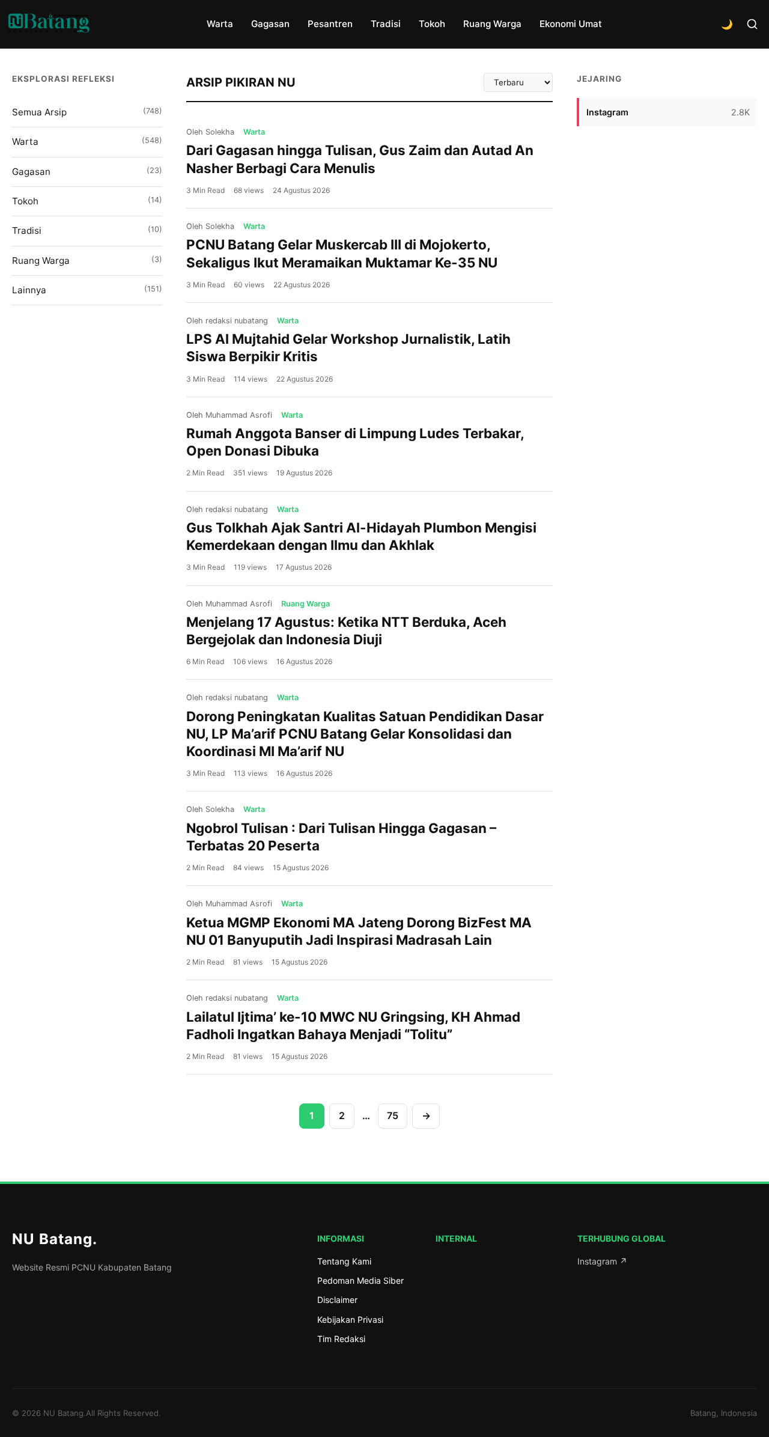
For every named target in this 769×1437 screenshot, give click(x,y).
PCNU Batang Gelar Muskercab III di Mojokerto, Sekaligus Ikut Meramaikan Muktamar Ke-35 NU (341, 253)
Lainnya (87, 290)
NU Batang (54, 1239)
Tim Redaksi (341, 1339)
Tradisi (386, 23)
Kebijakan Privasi (350, 1319)
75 (392, 1115)
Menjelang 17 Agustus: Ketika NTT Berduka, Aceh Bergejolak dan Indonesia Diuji (346, 630)
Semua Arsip (87, 112)
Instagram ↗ (602, 1261)
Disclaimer (337, 1300)
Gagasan (270, 23)
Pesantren (330, 23)
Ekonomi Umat (571, 23)
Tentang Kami (344, 1261)
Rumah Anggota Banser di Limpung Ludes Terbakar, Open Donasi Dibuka (355, 442)
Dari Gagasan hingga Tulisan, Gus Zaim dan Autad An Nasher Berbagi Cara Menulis (359, 158)
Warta (220, 23)
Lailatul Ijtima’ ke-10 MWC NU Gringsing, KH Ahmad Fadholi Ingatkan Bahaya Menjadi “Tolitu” (353, 1025)
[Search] (752, 24)
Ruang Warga (492, 23)
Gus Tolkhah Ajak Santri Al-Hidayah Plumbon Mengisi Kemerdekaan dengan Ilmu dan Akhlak (361, 536)
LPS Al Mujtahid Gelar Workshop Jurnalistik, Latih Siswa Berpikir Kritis (348, 347)
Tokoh (432, 23)
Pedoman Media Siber (360, 1280)
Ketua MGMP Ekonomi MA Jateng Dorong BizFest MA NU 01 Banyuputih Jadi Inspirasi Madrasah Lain (359, 931)
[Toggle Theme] (727, 24)
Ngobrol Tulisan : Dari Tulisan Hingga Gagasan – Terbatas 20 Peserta (341, 836)
